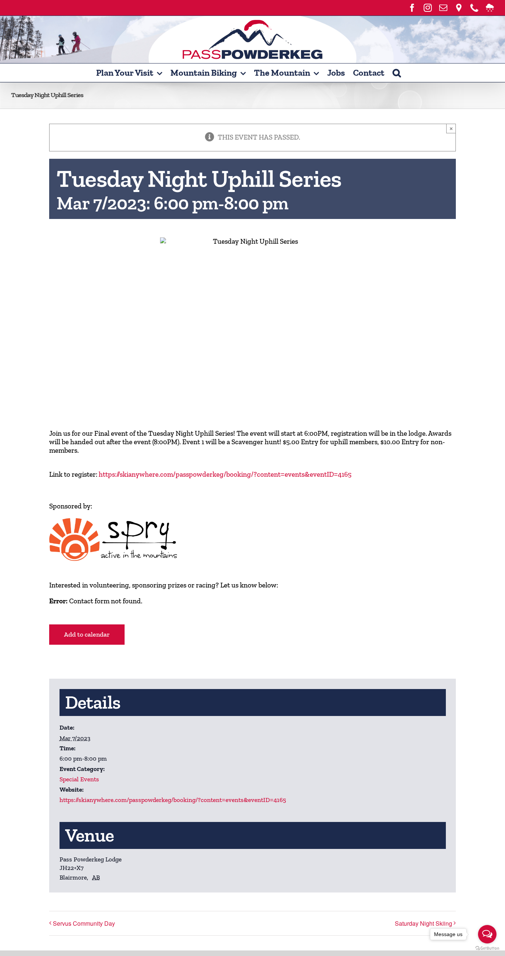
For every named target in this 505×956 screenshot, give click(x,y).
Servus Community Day (84, 923)
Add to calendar (87, 634)
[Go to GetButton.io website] (487, 948)
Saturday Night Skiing (423, 923)
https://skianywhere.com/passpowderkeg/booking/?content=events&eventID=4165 (225, 474)
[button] (397, 73)
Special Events (79, 779)
